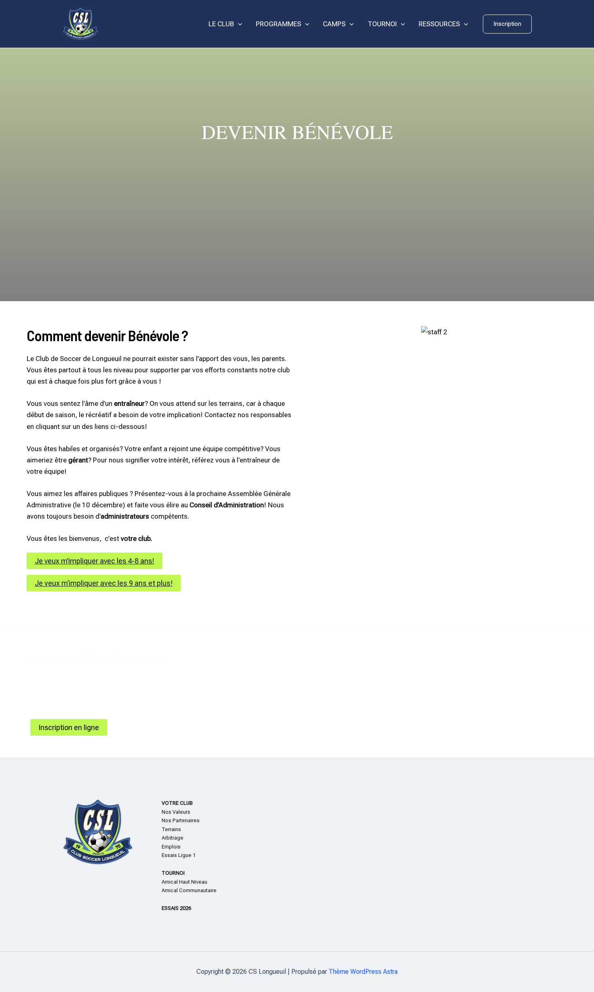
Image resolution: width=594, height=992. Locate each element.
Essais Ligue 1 (179, 855)
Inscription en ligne (68, 727)
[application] (238, 24)
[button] (507, 24)
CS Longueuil (131, 24)
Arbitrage (172, 838)
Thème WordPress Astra (363, 971)
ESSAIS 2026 (176, 908)
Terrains (171, 829)
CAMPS (334, 24)
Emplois (171, 847)
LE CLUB (221, 24)
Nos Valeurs (176, 812)
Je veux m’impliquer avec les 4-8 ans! (94, 561)
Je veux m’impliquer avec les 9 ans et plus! (104, 583)
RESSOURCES (439, 24)
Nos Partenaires (181, 820)
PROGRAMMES (278, 24)
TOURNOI (382, 24)
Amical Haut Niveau (184, 882)
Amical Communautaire (189, 890)
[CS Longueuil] (80, 23)
